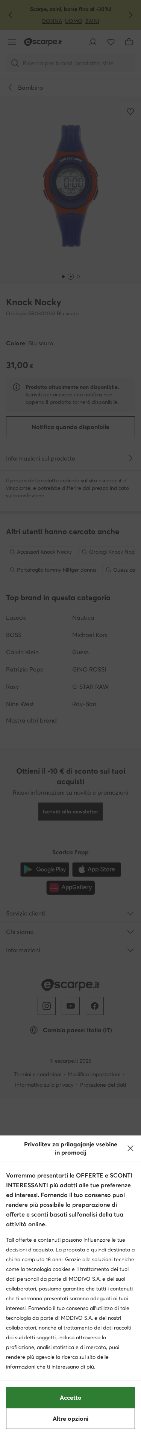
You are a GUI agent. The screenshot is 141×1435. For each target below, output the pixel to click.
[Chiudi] (130, 1148)
